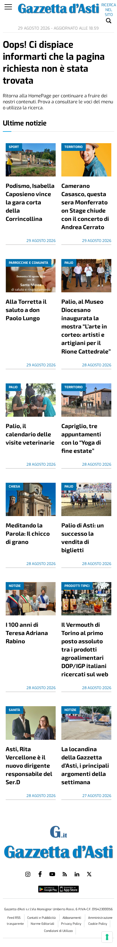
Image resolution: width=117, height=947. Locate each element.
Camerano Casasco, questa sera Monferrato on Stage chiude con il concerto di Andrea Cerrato (85, 206)
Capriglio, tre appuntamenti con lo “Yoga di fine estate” (81, 438)
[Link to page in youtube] (52, 874)
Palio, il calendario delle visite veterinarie (30, 434)
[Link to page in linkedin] (77, 874)
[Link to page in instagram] (28, 874)
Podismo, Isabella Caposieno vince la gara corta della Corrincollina (30, 202)
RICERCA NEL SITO (108, 6)
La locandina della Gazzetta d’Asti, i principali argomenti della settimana (85, 765)
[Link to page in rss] (64, 874)
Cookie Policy (97, 924)
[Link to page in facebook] (40, 874)
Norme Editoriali (43, 924)
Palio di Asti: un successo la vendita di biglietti (82, 537)
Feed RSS (14, 918)
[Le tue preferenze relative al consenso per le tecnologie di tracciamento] (107, 937)
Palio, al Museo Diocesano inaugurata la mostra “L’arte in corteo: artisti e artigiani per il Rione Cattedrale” (86, 326)
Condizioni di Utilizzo (58, 931)
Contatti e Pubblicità (42, 918)
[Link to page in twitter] (89, 874)
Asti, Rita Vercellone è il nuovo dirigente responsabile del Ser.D (29, 765)
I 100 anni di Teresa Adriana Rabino (27, 632)
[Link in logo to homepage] (58, 851)
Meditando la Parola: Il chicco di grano (28, 533)
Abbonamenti (72, 918)
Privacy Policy (71, 924)
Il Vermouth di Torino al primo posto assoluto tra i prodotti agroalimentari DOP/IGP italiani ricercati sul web (84, 649)
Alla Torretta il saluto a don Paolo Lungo (26, 309)
